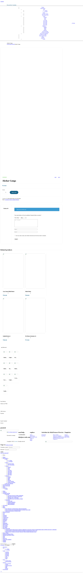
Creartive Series (11, 463)
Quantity (3, 189)
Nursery (13, 198)
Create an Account (9, 444)
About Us (5, 487)
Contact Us (5, 518)
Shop (4, 536)
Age (6, 459)
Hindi (13, 44)
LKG (9, 468)
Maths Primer (28, 291)
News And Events (6, 485)
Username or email (4, 447)
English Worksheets (11, 502)
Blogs (4, 486)
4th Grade (10, 473)
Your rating (17, 217)
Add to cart (14, 192)
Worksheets (7, 499)
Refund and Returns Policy (8, 534)
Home (8, 44)
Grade (6, 465)
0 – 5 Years (10, 460)
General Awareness (11, 482)
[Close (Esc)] (81, 1)
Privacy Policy (6, 532)
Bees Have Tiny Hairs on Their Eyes (15, 496)
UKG (9, 469)
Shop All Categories (9, 483)
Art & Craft (10, 501)
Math (9, 479)
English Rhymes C (7, 336)
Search (13, 543)
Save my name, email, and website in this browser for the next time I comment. (31, 235)
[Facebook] (68, 4)
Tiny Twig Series (18, 198)
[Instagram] (70, 4)
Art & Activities (11, 481)
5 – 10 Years (10, 461)
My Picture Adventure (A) (30, 336)
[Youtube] (66, 4)
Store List (5, 538)
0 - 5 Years (8, 198)
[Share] (79, 1)
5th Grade (10, 474)
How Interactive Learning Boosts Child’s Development (15, 508)
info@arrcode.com (24, 437)
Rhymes (9, 480)
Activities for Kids (6, 484)
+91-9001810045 (21, 434)
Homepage (5, 523)
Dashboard (5, 519)
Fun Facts (7, 494)
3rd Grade (10, 472)
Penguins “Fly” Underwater (13, 497)
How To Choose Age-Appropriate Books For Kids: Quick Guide (17, 509)
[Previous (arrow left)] (2, 286)
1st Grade (9, 470)
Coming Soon (5, 517)
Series (6, 462)
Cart (4, 513)
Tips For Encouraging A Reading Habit (12, 510)
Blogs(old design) (6, 512)
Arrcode (15, 441)
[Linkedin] (75, 4)
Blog (4, 506)
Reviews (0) (6, 208)
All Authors (5, 505)
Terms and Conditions (7, 539)
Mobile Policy (5, 524)
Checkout (5, 515)
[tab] (6, 208)
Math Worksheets (11, 504)
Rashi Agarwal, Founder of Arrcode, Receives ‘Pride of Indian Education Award (20, 531)
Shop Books (5, 458)
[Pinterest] (73, 4)
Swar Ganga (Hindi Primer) (8, 291)
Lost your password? (4, 453)
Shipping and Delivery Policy (8, 535)
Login (2, 451)
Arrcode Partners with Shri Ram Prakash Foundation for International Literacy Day (21, 530)
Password (2, 449)
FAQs (6, 489)
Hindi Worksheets (11, 503)
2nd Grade (10, 471)
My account (5, 525)
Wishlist (4, 540)
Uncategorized (5, 569)
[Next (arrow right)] (81, 286)
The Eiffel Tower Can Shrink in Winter (15, 498)
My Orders (5, 527)
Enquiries (5, 520)
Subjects (10, 44)
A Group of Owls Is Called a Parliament (15, 495)
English (9, 476)
